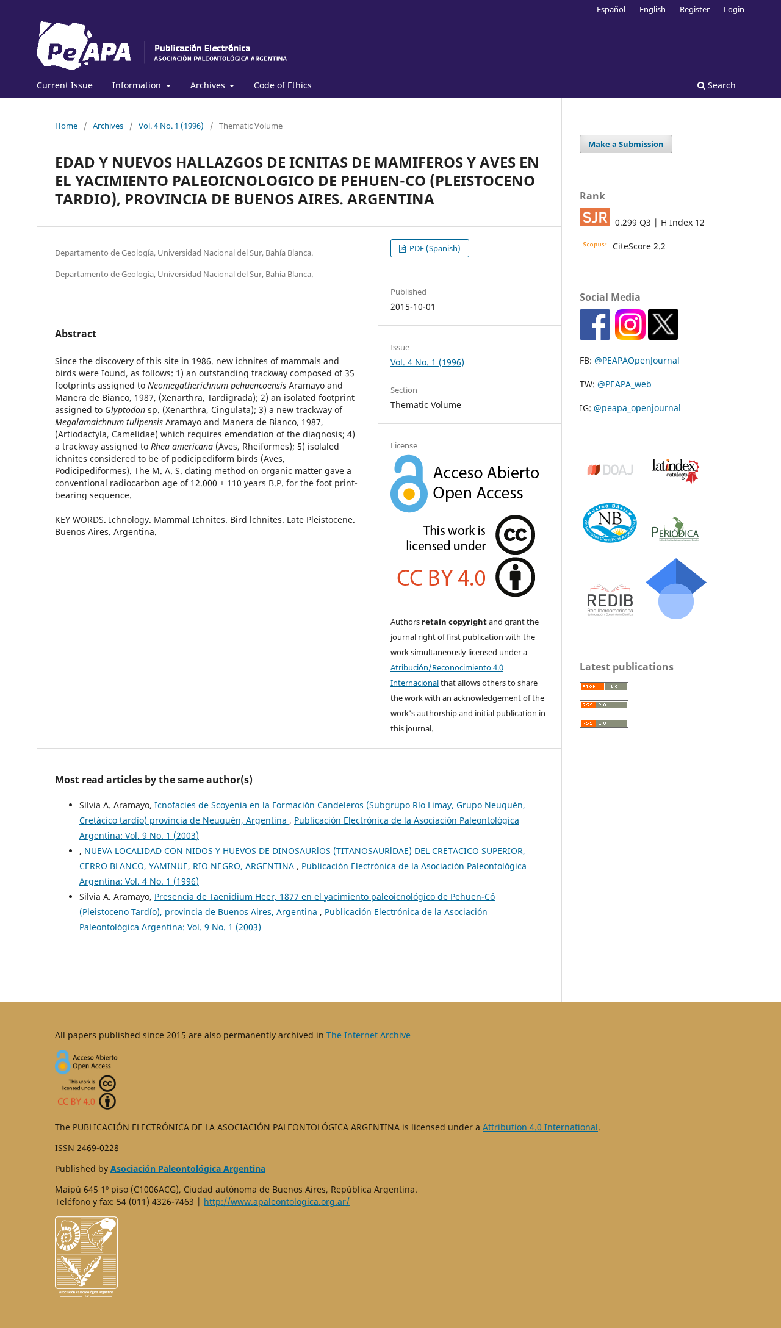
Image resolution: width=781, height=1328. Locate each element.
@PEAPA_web (624, 384)
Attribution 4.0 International (540, 1127)
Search (720, 85)
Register (695, 9)
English (652, 9)
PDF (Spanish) (434, 248)
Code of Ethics (283, 85)
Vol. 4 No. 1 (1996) (171, 125)
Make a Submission (626, 143)
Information (138, 85)
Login (734, 9)
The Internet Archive (368, 1035)
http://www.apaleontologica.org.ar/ (277, 1201)
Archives (209, 85)
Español (611, 9)
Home (66, 125)
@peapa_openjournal (637, 408)
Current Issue (65, 85)
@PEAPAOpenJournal (637, 360)
